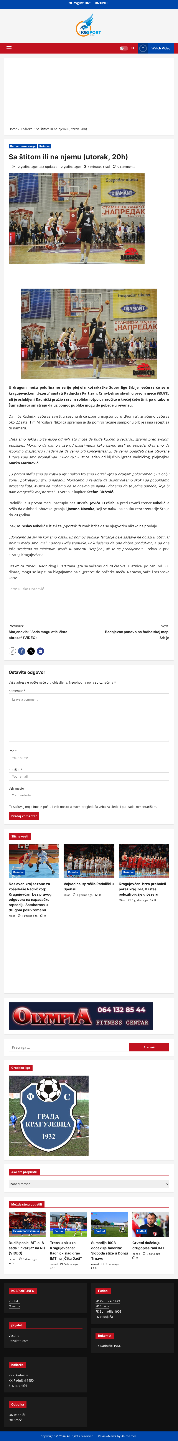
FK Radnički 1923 (108, 1301)
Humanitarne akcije (23, 146)
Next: (137, 632)
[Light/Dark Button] (124, 48)
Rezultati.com (18, 1341)
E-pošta (15, 770)
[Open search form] (133, 48)
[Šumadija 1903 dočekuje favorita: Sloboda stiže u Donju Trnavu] (109, 1224)
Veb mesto (16, 788)
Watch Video (161, 48)
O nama (14, 1306)
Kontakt (14, 1301)
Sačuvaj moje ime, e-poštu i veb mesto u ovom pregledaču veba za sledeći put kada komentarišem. (85, 807)
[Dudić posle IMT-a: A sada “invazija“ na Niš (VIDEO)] (27, 1224)
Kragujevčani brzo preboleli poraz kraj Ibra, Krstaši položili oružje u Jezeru (142, 889)
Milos (12, 916)
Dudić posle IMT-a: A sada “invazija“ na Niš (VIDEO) (27, 1248)
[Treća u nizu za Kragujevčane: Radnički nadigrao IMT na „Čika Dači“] (68, 1224)
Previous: (38, 632)
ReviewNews (107, 1436)
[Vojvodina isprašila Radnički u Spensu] (89, 861)
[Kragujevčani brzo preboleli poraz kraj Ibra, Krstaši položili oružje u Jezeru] (144, 861)
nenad (12, 1259)
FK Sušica (102, 1306)
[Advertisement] (89, 93)
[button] (9, 48)
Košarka (44, 146)
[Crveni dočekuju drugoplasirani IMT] (150, 1224)
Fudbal (59, 1231)
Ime (13, 751)
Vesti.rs (14, 1335)
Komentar (17, 691)
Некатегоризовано (26, 1231)
